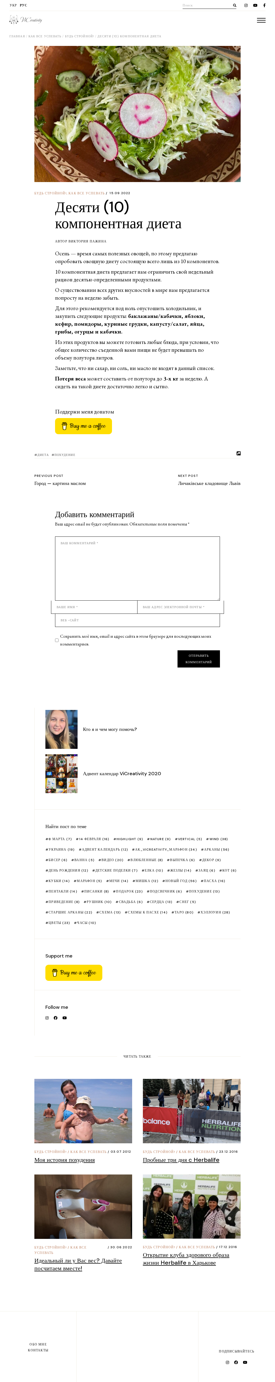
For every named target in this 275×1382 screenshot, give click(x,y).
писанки (96, 891)
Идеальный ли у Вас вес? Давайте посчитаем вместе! (78, 1264)
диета (43, 455)
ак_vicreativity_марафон (166, 849)
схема (110, 912)
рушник (99, 902)
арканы (216, 849)
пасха (214, 881)
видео (113, 860)
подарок (129, 891)
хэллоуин (215, 912)
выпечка (182, 860)
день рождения (68, 870)
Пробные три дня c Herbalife (181, 1160)
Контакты (38, 1350)
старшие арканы (70, 912)
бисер (58, 860)
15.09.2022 (120, 193)
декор (211, 860)
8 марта (60, 839)
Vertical (190, 839)
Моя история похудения (64, 1160)
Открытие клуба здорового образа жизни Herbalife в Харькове (186, 1259)
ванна (84, 860)
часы (86, 923)
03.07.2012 (121, 1151)
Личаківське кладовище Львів (209, 483)
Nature (160, 839)
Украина (62, 849)
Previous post (49, 476)
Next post (188, 476)
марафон (89, 881)
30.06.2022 (121, 1247)
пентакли (63, 891)
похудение (65, 455)
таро (184, 912)
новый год (181, 881)
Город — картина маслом (60, 483)
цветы (59, 923)
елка (154, 870)
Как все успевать (44, 36)
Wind (218, 839)
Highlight (130, 839)
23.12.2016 (228, 1151)
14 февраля (94, 839)
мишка (147, 881)
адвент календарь (105, 849)
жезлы (180, 870)
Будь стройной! (79, 36)
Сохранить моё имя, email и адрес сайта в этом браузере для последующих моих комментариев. (135, 640)
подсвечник (166, 891)
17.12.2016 (228, 1247)
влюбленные (147, 860)
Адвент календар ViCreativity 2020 (122, 773)
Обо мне (38, 1344)
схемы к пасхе (148, 912)
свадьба (131, 902)
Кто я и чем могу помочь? (110, 729)
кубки (59, 881)
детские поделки (116, 870)
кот (229, 870)
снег (187, 902)
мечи (119, 881)
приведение (64, 902)
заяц (206, 870)
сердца (161, 902)
